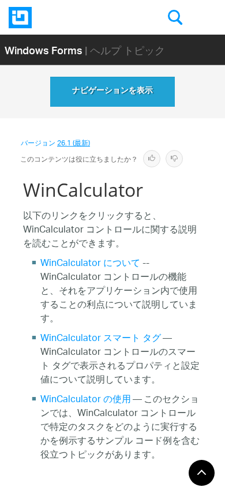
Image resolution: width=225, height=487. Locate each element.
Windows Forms (43, 50)
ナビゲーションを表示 (112, 92)
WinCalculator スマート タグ (100, 339)
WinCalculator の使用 (85, 400)
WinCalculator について (90, 264)
